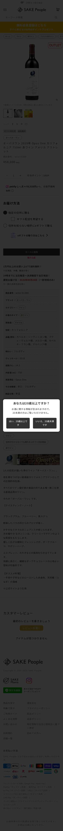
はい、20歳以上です (18, 423)
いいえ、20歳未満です (45, 423)
